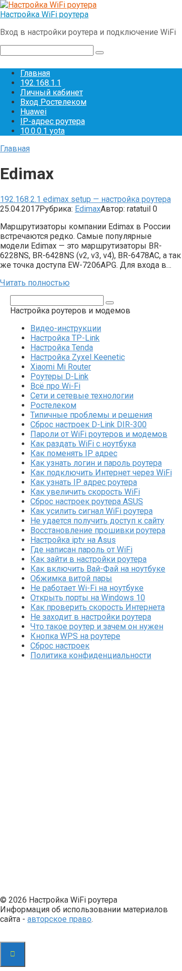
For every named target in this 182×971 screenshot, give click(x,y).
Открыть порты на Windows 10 (87, 597)
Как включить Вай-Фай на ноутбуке (97, 569)
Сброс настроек (59, 646)
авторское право (59, 919)
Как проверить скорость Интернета (97, 607)
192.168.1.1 (40, 83)
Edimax (88, 209)
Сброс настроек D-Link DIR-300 (88, 424)
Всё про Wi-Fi (55, 386)
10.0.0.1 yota (42, 131)
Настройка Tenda (61, 347)
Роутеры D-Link (59, 376)
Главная (35, 73)
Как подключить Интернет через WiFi (101, 472)
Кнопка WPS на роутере (75, 636)
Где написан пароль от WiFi (81, 549)
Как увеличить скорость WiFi (85, 492)
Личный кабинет (51, 92)
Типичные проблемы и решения (91, 415)
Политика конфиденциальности (90, 655)
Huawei (33, 111)
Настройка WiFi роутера (44, 14)
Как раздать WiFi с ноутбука (83, 444)
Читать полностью (35, 283)
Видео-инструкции (65, 328)
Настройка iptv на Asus (73, 540)
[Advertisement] (91, 778)
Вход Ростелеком (53, 102)
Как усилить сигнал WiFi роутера (91, 511)
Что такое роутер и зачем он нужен (96, 626)
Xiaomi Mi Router (60, 367)
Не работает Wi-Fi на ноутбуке (87, 588)
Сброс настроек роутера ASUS (86, 501)
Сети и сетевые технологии (81, 395)
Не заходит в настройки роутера (90, 617)
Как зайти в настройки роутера (88, 559)
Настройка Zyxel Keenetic (77, 357)
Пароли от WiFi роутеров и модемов (98, 434)
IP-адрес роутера (52, 121)
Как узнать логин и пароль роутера (96, 463)
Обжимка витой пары (71, 578)
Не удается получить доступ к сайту (97, 520)
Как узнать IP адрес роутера (83, 482)
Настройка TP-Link (65, 338)
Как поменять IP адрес (73, 453)
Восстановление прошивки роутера (97, 530)
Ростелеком (53, 405)
